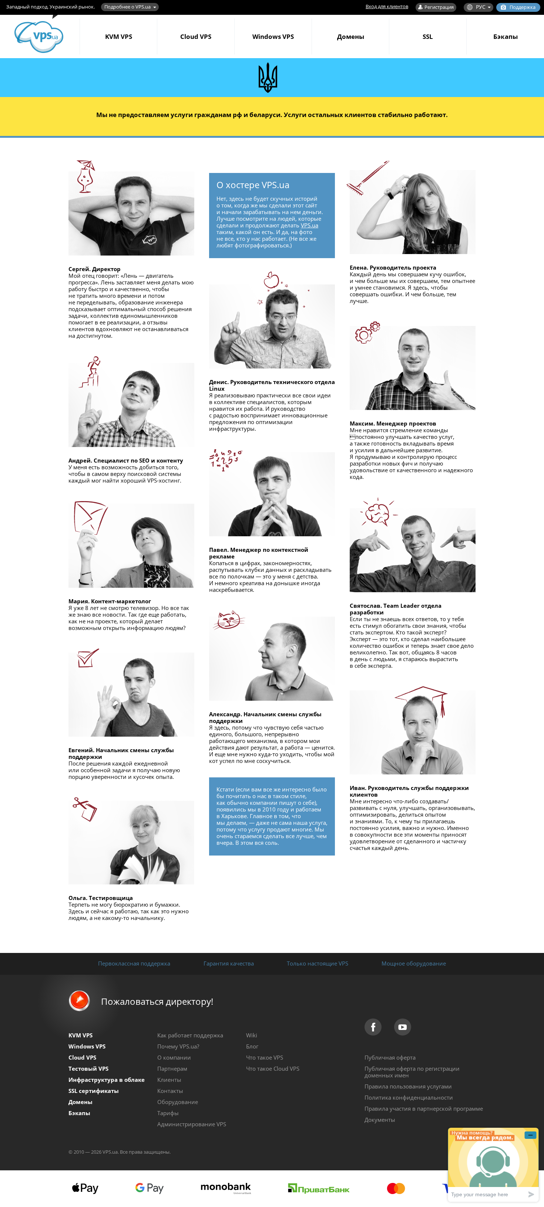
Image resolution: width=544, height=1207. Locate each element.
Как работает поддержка (190, 1035)
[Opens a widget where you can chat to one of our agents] (493, 1164)
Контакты (170, 1090)
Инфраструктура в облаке (106, 1079)
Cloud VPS (195, 36)
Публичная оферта (390, 1057)
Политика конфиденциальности (409, 1097)
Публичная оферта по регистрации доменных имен (412, 1072)
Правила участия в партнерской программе (424, 1108)
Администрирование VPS (191, 1124)
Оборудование (177, 1102)
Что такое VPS (264, 1057)
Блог (252, 1046)
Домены (350, 36)
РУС (481, 6)
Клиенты (169, 1079)
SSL (428, 36)
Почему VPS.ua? (178, 1046)
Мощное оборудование (414, 963)
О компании (174, 1057)
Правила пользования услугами (408, 1086)
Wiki (251, 1035)
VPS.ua (309, 225)
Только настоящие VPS (317, 963)
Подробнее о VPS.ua (127, 6)
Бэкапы (505, 36)
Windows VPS (273, 36)
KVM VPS (118, 36)
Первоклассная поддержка (134, 963)
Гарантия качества (229, 963)
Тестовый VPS (88, 1068)
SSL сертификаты (93, 1090)
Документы (380, 1119)
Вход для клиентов (387, 6)
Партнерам (172, 1068)
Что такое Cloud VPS (272, 1068)
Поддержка (522, 7)
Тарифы (168, 1113)
